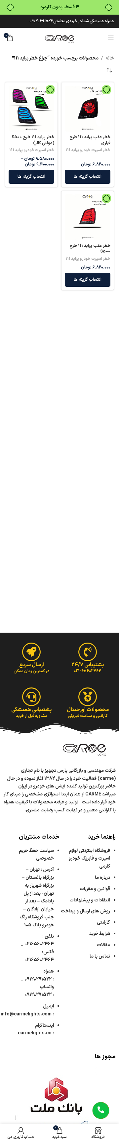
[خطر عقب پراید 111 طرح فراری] (87, 109)
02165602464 (39, 944)
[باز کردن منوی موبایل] (110, 38)
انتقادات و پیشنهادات (89, 900)
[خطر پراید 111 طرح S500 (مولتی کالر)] (31, 109)
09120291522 (41, 21)
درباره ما (102, 877)
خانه (109, 58)
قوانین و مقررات (95, 888)
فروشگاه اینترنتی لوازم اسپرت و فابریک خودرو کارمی (89, 858)
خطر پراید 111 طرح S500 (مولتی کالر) (33, 140)
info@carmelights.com (26, 1014)
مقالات (103, 945)
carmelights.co (35, 1033)
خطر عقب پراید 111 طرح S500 (89, 249)
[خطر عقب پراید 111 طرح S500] (87, 217)
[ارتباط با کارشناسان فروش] (101, 1110)
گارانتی (103, 922)
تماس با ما (100, 956)
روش (85, 911)
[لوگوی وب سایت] (59, 37)
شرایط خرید (99, 933)
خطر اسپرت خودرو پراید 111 (87, 150)
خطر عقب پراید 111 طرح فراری (89, 140)
